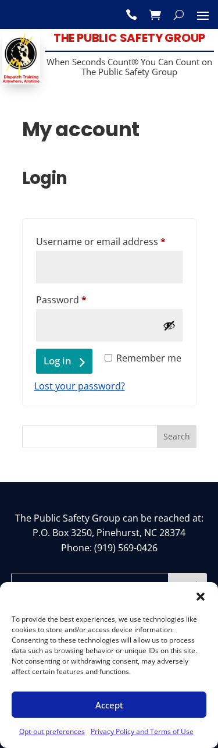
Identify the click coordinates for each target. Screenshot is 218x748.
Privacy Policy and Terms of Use (142, 731)
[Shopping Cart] (155, 14)
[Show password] (169, 325)
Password (81, 299)
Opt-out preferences (52, 731)
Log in (58, 360)
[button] (200, 596)
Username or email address (109, 241)
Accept (109, 705)
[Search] (179, 14)
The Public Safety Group (129, 38)
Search (176, 436)
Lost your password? (79, 386)
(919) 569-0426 (126, 547)
